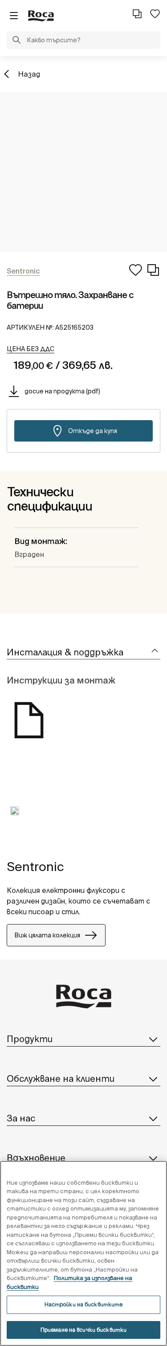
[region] (83, 1253)
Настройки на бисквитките (84, 1304)
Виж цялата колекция (47, 935)
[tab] (83, 652)
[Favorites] (155, 13)
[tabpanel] (15, 817)
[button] (16, 41)
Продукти (30, 1039)
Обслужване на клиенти (60, 1078)
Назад (29, 74)
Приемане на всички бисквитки (83, 1330)
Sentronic (35, 866)
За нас (21, 1118)
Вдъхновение (36, 1158)
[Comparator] (137, 13)
